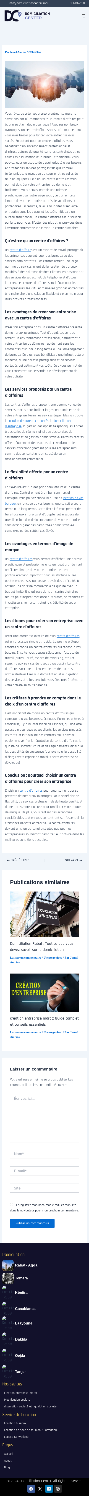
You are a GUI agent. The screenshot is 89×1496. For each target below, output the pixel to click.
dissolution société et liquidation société (30, 1406)
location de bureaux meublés (28, 421)
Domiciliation (13, 1254)
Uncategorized (53, 957)
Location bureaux (15, 1423)
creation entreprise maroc (20, 1393)
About (8, 1461)
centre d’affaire (20, 250)
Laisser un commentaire (25, 957)
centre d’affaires (21, 559)
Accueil (8, 1454)
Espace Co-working (16, 1437)
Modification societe (17, 1400)
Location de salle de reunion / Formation (30, 1430)
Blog (7, 1467)
